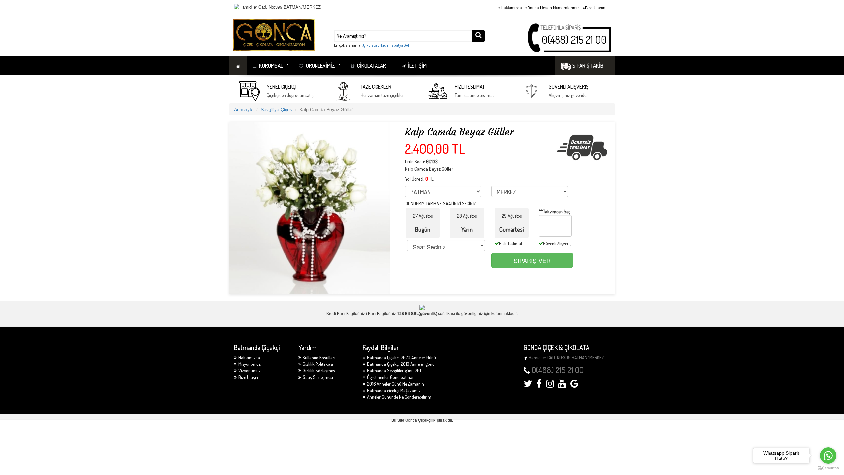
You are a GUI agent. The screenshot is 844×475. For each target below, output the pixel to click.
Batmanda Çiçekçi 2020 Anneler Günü (401, 357)
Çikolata (370, 45)
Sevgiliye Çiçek (276, 109)
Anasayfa (244, 109)
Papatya (396, 45)
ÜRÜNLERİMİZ (320, 65)
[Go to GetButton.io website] (828, 468)
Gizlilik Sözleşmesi (319, 370)
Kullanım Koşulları (319, 357)
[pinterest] (562, 385)
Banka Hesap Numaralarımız (553, 7)
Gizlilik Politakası (318, 364)
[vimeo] (574, 385)
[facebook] (539, 385)
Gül (406, 45)
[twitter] (528, 385)
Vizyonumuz (249, 370)
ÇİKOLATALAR (371, 65)
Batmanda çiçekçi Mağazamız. (394, 390)
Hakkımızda (511, 7)
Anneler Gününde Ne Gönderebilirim (399, 397)
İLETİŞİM (417, 65)
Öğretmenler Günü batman (391, 377)
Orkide (383, 45)
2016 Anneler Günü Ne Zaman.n (395, 384)
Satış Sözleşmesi (318, 377)
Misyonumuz (249, 364)
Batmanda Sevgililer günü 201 (394, 370)
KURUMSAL (271, 65)
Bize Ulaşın (595, 7)
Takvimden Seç (556, 211)
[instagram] (550, 385)
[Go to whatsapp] (828, 455)
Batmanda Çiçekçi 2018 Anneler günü (401, 364)
